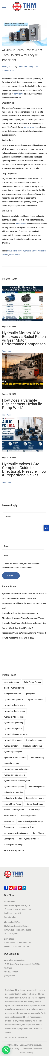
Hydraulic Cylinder (36, 699)
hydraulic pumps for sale (14, 775)
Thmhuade (22, 67)
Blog (31, 67)
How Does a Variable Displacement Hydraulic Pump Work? (22, 404)
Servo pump (9, 839)
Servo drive (12, 251)
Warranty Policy (26, 1052)
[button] (6, 1050)
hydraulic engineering (13, 723)
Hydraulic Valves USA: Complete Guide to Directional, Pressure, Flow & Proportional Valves (24, 469)
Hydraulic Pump (37, 757)
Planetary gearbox (28, 815)
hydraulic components (13, 699)
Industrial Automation (13, 792)
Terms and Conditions (32, 1049)
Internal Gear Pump (12, 804)
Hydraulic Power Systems (15, 757)
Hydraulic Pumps (11, 763)
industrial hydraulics (13, 798)
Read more (6, 351)
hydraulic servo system (14, 786)
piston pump (34, 810)
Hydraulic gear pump (35, 740)
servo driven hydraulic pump (30, 821)
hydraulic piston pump (32, 746)
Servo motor (14, 255)
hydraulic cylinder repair (14, 711)
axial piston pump (11, 682)
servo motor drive (26, 827)
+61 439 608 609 (11, 972)
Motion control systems (14, 810)
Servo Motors (38, 833)
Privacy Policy (13, 1049)
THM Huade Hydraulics (14, 850)
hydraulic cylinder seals (14, 717)
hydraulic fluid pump (13, 740)
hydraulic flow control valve (15, 734)
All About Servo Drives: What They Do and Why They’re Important (22, 55)
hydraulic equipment (13, 728)
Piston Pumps (10, 815)
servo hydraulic (24, 251)
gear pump (30, 694)
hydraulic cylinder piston (14, 705)
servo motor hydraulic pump (16, 833)
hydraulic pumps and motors (16, 769)
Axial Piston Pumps (32, 682)
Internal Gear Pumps (34, 804)
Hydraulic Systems (36, 786)
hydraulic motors (11, 746)
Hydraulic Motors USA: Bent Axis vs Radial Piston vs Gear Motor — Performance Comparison (24, 338)
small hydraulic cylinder (29, 839)
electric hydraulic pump (14, 688)
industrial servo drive (35, 798)
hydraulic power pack (13, 752)
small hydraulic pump (13, 844)
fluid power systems (12, 694)
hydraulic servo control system (17, 781)
